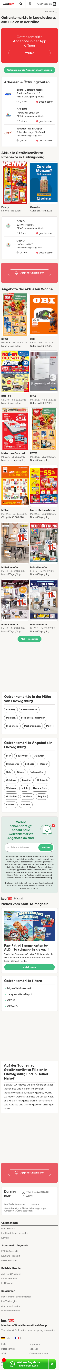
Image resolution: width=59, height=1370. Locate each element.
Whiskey (11, 788)
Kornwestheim (29, 709)
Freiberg (11, 709)
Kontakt (34, 1348)
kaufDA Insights (9, 1301)
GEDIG (11, 1000)
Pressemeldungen (10, 1310)
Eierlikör (10, 804)
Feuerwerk (22, 755)
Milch (24, 788)
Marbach (11, 717)
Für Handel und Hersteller (14, 1233)
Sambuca (27, 796)
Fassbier (26, 780)
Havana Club (40, 788)
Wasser (44, 764)
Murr (48, 726)
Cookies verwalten (39, 1353)
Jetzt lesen (29, 967)
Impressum (35, 1344)
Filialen (33, 1204)
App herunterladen (10, 1306)
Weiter (29, 52)
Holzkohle (42, 780)
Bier (8, 755)
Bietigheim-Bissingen (33, 717)
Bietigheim (12, 726)
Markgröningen (32, 726)
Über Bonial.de (8, 1228)
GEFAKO (12, 1006)
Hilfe (3, 1344)
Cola (8, 772)
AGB (3, 1353)
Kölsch (20, 772)
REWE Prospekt (9, 1260)
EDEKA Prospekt (9, 1251)
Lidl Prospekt (7, 1283)
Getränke (11, 780)
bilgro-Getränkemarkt (19, 988)
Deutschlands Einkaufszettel (16, 1296)
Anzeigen (49, 11)
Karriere (5, 1237)
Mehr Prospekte (29, 639)
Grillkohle (11, 796)
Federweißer (37, 772)
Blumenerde (13, 764)
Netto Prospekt (9, 1278)
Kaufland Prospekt (10, 1255)
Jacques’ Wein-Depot (19, 994)
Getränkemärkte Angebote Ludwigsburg (29, 70)
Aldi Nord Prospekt (10, 1274)
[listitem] (15, 186)
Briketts (29, 764)
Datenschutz (8, 1348)
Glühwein (39, 755)
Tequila (42, 796)
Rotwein (25, 804)
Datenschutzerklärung (41, 878)
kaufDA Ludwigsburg (14, 1204)
